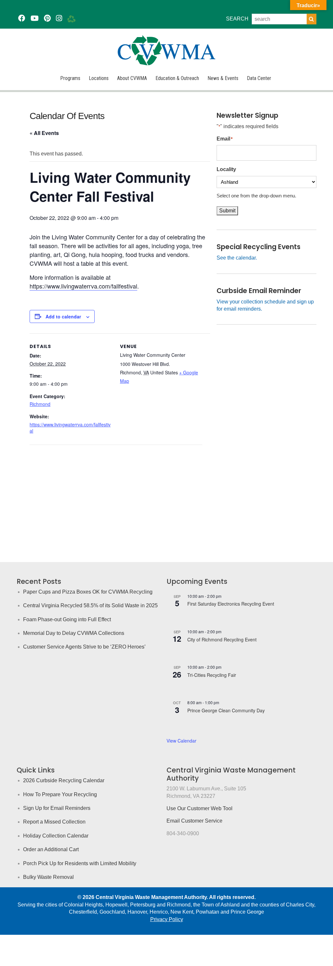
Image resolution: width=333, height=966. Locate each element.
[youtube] (34, 18)
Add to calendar (63, 316)
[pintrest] (47, 18)
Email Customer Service (194, 821)
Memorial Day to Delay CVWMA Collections (73, 633)
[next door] (71, 18)
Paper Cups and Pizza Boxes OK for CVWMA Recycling (88, 592)
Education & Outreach (177, 78)
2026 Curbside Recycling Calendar (63, 780)
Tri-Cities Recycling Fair (211, 675)
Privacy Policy (166, 919)
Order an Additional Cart (51, 849)
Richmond (40, 404)
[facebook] (22, 18)
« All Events (44, 133)
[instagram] (59, 18)
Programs (70, 78)
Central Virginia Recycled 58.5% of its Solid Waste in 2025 (90, 605)
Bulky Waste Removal (48, 877)
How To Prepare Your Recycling (60, 794)
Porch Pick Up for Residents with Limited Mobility (79, 863)
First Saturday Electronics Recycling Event (230, 603)
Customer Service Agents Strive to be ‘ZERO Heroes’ (84, 647)
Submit (227, 210)
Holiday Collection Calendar (55, 836)
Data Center (259, 78)
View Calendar (181, 740)
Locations (99, 78)
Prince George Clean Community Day (226, 710)
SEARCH (237, 18)
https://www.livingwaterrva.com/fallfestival (83, 286)
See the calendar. (237, 258)
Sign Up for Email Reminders (56, 808)
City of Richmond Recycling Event (222, 639)
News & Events (222, 78)
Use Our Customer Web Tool (199, 808)
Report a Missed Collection (54, 822)
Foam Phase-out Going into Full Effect (67, 619)
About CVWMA (132, 78)
